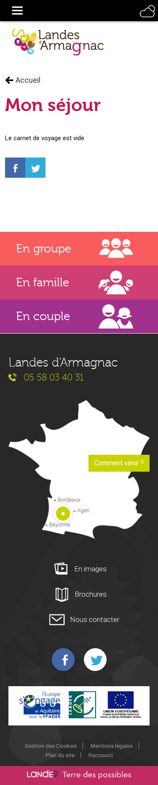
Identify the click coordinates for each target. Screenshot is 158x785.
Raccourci (100, 755)
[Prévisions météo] (147, 19)
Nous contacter (94, 619)
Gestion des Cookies (51, 745)
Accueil (28, 80)
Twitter (95, 659)
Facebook (63, 659)
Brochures (91, 594)
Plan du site (60, 755)
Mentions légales (112, 745)
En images (90, 569)
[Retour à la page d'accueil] (58, 42)
